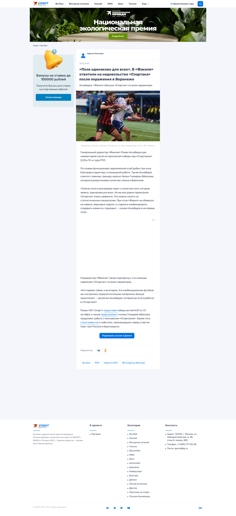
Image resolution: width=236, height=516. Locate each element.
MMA (110, 3)
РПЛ (97, 363)
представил (111, 310)
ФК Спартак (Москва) (133, 363)
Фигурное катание (79, 3)
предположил (109, 314)
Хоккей (98, 3)
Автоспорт (135, 463)
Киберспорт (135, 471)
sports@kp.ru (181, 448)
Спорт (36, 46)
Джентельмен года (183, 3)
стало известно (89, 322)
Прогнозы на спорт (139, 492)
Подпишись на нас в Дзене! (117, 335)
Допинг (133, 479)
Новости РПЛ (111, 363)
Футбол (59, 3)
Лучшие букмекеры (139, 496)
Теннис (133, 3)
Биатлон (133, 475)
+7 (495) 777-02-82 (186, 444)
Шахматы (134, 467)
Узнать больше (53, 97)
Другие (133, 488)
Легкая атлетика (138, 484)
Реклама (96, 434)
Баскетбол (134, 450)
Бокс (120, 3)
